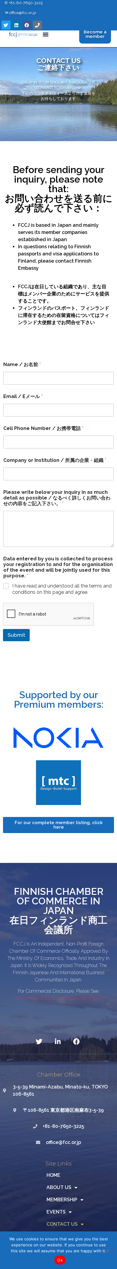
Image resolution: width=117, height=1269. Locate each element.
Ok (60, 1260)
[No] (107, 1250)
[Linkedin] (16, 25)
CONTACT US (62, 1224)
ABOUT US (58, 1187)
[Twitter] (6, 25)
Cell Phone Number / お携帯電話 (43, 428)
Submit (16, 635)
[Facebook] (27, 25)
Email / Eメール (23, 396)
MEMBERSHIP (61, 1199)
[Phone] (37, 25)
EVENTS (56, 1212)
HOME (53, 1175)
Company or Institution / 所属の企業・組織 (54, 460)
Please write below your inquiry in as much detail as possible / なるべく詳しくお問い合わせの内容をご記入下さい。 (56, 497)
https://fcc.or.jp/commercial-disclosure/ (59, 998)
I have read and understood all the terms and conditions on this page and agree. (62, 589)
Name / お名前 (22, 364)
